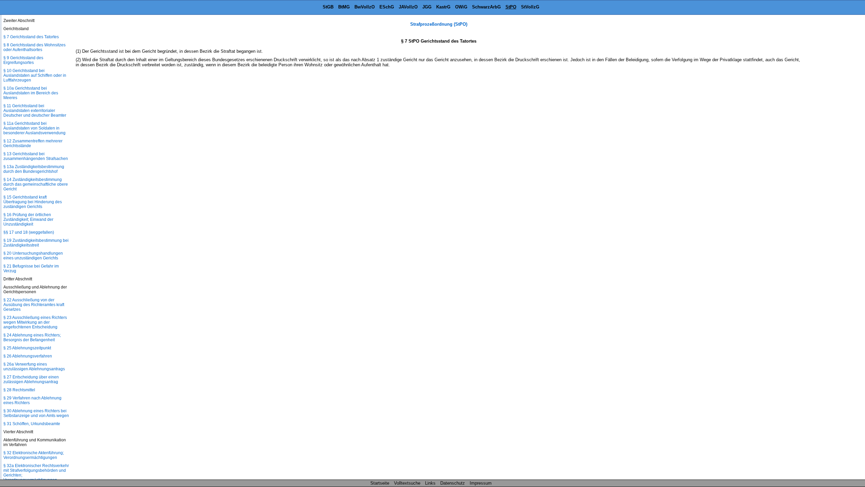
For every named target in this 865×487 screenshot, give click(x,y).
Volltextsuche (407, 483)
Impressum (481, 483)
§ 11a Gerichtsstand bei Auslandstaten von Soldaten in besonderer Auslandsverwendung (34, 128)
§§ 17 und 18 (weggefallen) (28, 232)
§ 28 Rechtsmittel (19, 390)
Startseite (379, 483)
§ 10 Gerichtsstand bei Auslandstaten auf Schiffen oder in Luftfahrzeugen (34, 75)
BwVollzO (364, 6)
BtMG (344, 6)
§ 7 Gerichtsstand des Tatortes (31, 36)
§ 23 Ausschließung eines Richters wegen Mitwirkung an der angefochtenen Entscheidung (35, 322)
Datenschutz (452, 483)
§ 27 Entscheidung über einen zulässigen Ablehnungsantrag (31, 379)
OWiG (461, 6)
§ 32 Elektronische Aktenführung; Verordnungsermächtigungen (33, 455)
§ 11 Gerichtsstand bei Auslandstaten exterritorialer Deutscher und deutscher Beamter (34, 110)
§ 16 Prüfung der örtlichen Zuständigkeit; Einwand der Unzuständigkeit (28, 219)
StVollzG (530, 6)
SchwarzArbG (486, 6)
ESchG (386, 6)
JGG (426, 6)
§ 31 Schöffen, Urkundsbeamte (31, 423)
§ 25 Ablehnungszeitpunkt (27, 348)
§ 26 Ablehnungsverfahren (27, 356)
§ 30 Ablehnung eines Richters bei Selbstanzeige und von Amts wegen (36, 413)
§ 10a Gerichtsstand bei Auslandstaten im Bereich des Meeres (30, 93)
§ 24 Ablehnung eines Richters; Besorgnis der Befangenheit (32, 337)
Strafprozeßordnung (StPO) (438, 24)
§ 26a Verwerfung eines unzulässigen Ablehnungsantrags (34, 366)
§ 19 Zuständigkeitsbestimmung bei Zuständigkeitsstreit (36, 243)
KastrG (443, 6)
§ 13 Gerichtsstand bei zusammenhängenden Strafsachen (35, 156)
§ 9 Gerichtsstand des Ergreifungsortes (23, 60)
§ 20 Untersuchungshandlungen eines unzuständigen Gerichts (33, 255)
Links (430, 483)
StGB (328, 6)
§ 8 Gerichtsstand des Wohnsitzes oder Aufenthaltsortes (34, 47)
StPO (510, 6)
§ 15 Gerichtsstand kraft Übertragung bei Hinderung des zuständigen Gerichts (32, 202)
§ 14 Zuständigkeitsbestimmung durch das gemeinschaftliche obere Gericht (35, 184)
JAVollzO (408, 6)
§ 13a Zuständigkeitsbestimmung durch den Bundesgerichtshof (33, 169)
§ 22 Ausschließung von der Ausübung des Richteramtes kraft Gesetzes (33, 305)
